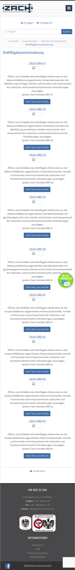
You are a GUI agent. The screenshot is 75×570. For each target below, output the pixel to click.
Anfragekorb (45, 22)
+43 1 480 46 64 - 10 (40, 504)
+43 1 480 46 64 (42, 501)
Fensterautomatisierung (53, 41)
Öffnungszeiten (37, 556)
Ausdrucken (39, 471)
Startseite (14, 41)
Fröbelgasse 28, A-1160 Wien (37, 497)
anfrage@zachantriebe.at (41, 508)
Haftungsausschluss (37, 553)
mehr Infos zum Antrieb (37, 101)
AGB (37, 549)
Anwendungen (30, 41)
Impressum (37, 545)
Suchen (66, 31)
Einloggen (28, 22)
